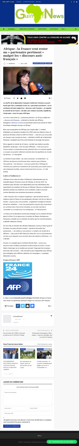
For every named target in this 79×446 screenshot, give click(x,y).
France (7, 117)
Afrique (40, 117)
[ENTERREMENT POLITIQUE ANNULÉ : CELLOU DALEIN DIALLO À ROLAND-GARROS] (10, 353)
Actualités (11, 29)
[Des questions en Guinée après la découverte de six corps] (27, 353)
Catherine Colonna (17, 123)
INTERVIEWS (42, 29)
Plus (63, 29)
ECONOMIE (49, 63)
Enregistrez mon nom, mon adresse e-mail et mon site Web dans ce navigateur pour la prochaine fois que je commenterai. (28, 421)
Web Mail (38, 1)
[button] (62, 442)
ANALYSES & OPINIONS (27, 29)
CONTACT (19, 1)
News (39, 436)
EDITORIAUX (54, 29)
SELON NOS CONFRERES (39, 63)
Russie (39, 169)
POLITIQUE (40, 349)
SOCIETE (23, 349)
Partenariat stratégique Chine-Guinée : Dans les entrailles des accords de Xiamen (42, 335)
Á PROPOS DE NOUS (28, 1)
